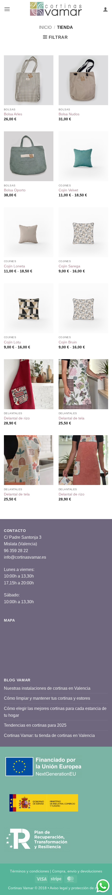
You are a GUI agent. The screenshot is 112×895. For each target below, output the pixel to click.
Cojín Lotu (12, 342)
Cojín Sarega (69, 266)
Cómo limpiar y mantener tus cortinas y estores (47, 698)
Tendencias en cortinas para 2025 (35, 725)
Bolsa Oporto (15, 190)
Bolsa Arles (13, 114)
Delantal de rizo (17, 418)
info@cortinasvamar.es (25, 557)
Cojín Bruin (68, 342)
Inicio (45, 27)
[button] (7, 9)
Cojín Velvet (68, 190)
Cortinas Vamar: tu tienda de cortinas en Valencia (49, 735)
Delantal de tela (71, 418)
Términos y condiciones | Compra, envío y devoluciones (56, 871)
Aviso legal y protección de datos (77, 888)
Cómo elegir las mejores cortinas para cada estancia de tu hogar (55, 712)
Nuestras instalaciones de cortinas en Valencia (47, 688)
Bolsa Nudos (69, 114)
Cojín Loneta (14, 266)
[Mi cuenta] (105, 9)
